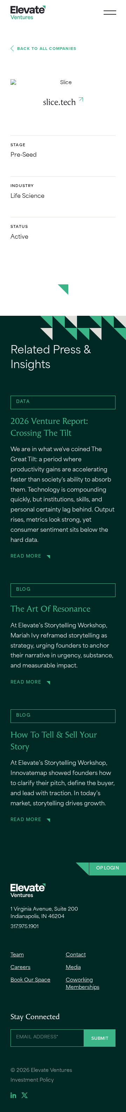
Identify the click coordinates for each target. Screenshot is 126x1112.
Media (73, 967)
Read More (25, 556)
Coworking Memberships (82, 984)
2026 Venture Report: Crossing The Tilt (49, 428)
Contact (76, 955)
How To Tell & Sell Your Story (53, 741)
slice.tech (59, 103)
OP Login (107, 868)
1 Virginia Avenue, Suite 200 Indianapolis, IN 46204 (44, 913)
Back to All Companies (46, 48)
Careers (20, 967)
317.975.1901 (24, 927)
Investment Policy (32, 1080)
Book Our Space (30, 980)
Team (17, 955)
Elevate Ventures (28, 12)
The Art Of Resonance (50, 609)
